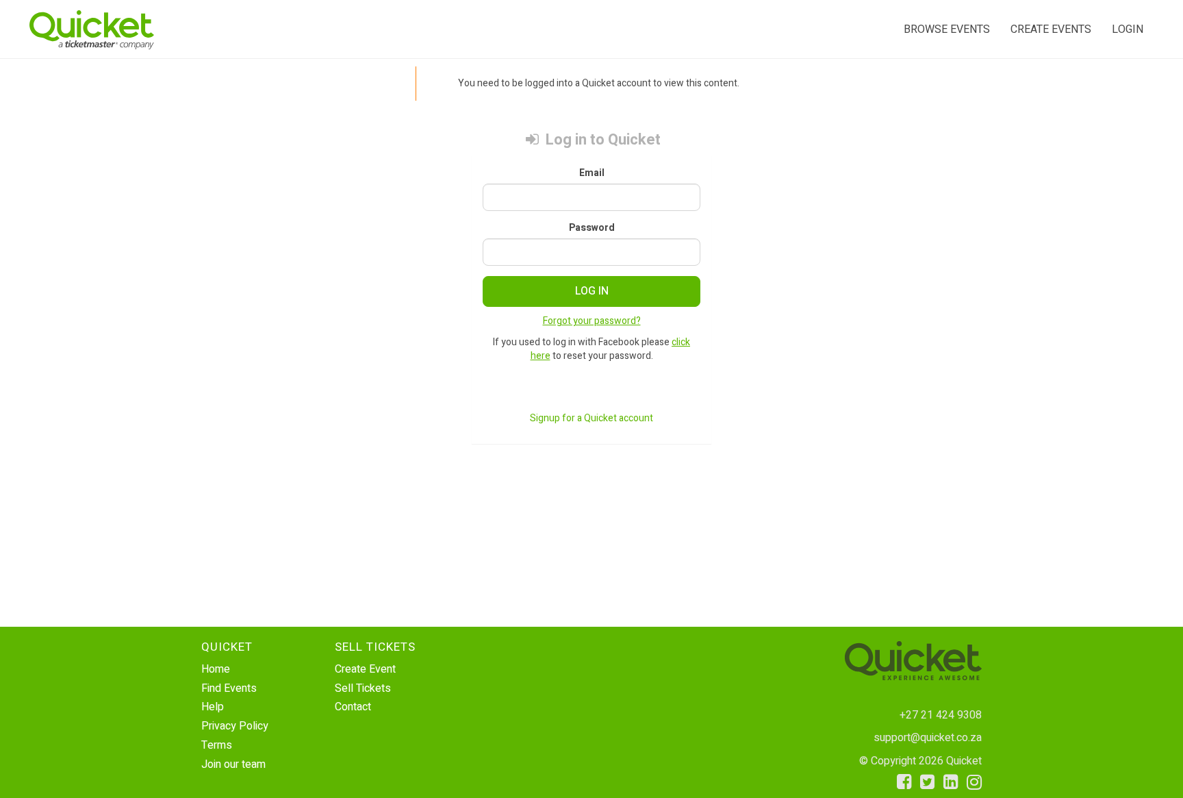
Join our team (233, 764)
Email (592, 173)
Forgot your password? (592, 321)
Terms (216, 745)
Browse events (947, 29)
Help (212, 707)
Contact (353, 707)
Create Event (365, 669)
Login (1127, 29)
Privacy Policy (234, 726)
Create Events (1050, 29)
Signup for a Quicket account (591, 418)
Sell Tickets (363, 688)
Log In (592, 291)
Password (592, 228)
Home (215, 669)
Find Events (229, 688)
